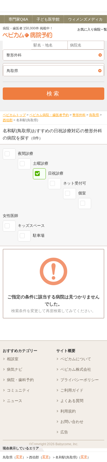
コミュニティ (18, 390)
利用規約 (68, 411)
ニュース (14, 400)
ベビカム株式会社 (75, 369)
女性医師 (10, 215)
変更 (19, 457)
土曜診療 (40, 163)
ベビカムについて (75, 359)
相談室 (12, 359)
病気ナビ (14, 369)
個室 (82, 193)
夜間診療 (25, 153)
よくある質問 (71, 400)
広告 (64, 432)
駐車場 (38, 235)
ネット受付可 (74, 183)
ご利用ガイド (71, 390)
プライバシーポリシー (79, 380)
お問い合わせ (71, 421)
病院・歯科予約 (20, 380)
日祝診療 (55, 173)
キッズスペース (31, 225)
